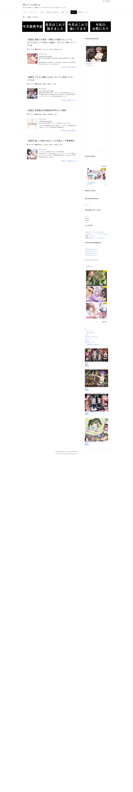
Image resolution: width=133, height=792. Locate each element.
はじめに (87, 334)
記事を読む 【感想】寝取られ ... (68, 67)
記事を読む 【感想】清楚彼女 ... (68, 130)
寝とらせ (51, 49)
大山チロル (51, 144)
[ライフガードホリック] (96, 174)
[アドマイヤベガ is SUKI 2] (96, 295)
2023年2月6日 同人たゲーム (91, 249)
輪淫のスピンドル (89, 362)
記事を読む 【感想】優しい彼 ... (68, 160)
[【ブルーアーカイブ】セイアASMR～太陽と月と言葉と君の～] (96, 278)
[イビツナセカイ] (96, 54)
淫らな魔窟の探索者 (89, 411)
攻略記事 (87, 365)
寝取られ (56, 49)
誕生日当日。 (51, 114)
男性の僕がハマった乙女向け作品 (96, 237)
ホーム (25, 17)
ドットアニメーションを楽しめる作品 (99, 234)
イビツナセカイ (89, 63)
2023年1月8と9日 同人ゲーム (92, 253)
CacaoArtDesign (89, 65)
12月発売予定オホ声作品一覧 (93, 344)
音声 (30, 17)
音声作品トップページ (90, 342)
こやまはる (45, 144)
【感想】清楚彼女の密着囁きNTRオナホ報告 (46, 110)
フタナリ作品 (92, 236)
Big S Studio (89, 184)
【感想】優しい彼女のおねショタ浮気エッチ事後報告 (50, 140)
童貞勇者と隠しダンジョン (90, 442)
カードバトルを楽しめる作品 (97, 232)
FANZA (86, 364)
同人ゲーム (87, 205)
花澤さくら (50, 83)
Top (86, 329)
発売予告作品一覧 (90, 332)
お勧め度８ (39, 49)
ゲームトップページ (89, 330)
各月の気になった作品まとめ (91, 336)
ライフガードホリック (91, 182)
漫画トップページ (89, 338)
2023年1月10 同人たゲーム (91, 251)
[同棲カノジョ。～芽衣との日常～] (96, 311)
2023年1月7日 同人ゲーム (91, 255)
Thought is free (74, 453)
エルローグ (87, 387)
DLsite (103, 166)
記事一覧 (87, 340)
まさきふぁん (45, 49)
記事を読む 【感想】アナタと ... (68, 100)
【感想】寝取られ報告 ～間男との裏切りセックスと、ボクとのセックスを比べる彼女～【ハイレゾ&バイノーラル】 (51, 42)
